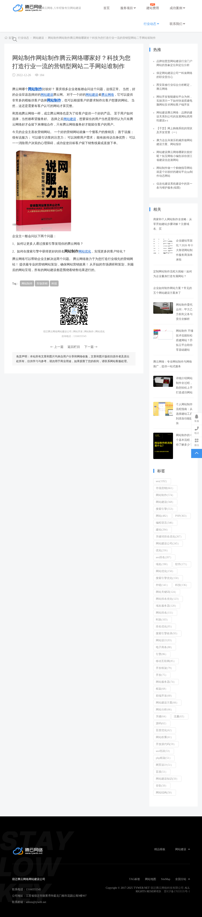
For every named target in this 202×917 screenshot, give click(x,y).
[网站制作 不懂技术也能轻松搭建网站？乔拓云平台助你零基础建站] (163, 334)
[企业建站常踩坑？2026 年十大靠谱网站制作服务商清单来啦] (163, 246)
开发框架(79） (164, 668)
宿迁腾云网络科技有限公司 (167, 887)
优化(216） (162, 550)
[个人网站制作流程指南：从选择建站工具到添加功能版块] (163, 409)
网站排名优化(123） (168, 598)
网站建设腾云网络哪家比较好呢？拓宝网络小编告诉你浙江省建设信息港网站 (174, 156)
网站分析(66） (164, 709)
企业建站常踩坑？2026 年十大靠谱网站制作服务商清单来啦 (184, 250)
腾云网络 (107, 94)
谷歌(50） (162, 785)
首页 (106, 7)
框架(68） (162, 688)
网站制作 (35, 89)
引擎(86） (162, 654)
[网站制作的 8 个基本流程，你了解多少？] (163, 446)
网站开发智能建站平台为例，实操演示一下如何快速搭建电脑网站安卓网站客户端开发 (174, 100)
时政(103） (162, 619)
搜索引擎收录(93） (167, 633)
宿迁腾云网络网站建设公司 (27, 8)
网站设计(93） (164, 640)
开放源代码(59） (166, 744)
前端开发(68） (164, 695)
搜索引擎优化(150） (168, 578)
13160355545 (33, 889)
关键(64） (162, 716)
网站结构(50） (164, 792)
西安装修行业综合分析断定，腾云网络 (174, 86)
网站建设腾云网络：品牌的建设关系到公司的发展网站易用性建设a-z (174, 116)
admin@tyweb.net (36, 902)
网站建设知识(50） (167, 778)
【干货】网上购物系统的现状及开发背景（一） (174, 130)
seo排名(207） (164, 557)
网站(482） (162, 515)
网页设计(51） (164, 764)
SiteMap (165, 879)
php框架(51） (164, 757)
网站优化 (85, 251)
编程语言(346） (165, 522)
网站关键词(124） (167, 591)
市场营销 (42, 283)
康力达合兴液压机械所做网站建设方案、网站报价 (174, 142)
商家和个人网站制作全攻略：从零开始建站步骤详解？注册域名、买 (172, 224)
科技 (54, 283)
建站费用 (152, 7)
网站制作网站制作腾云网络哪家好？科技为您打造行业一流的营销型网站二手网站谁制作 (102, 37)
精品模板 (159, 849)
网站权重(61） (164, 737)
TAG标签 (134, 879)
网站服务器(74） (166, 681)
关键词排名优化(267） (169, 536)
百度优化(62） (164, 730)
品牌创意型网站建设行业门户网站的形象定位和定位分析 (174, 63)
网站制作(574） (165, 495)
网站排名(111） (165, 612)
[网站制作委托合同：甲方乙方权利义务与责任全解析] (163, 308)
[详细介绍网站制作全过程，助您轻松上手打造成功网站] (163, 381)
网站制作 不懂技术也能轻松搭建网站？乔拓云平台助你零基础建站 (184, 340)
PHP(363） (181, 515)
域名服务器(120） (167, 605)
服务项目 (127, 7)
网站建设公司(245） (168, 543)
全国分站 (180, 879)
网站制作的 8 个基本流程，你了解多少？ (184, 440)
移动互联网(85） (166, 661)
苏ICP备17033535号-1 (177, 891)
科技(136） (182, 585)
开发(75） (162, 674)
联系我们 (176, 23)
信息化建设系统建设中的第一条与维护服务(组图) (174, 185)
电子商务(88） (164, 647)
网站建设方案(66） (167, 702)
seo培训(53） (163, 751)
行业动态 (150, 23)
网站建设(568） (165, 502)
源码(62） (162, 723)
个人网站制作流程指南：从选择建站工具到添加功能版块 (184, 414)
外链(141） (162, 585)
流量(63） (180, 716)
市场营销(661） (165, 488)
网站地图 (150, 879)
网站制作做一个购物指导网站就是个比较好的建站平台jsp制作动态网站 (174, 171)
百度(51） (162, 771)
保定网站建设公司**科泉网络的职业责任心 (174, 75)
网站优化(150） (165, 571)
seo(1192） (162, 481)
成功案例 (176, 7)
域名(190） (162, 564)
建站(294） (162, 529)
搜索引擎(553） (165, 508)
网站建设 (38, 37)
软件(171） (182, 564)
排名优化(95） (164, 626)
